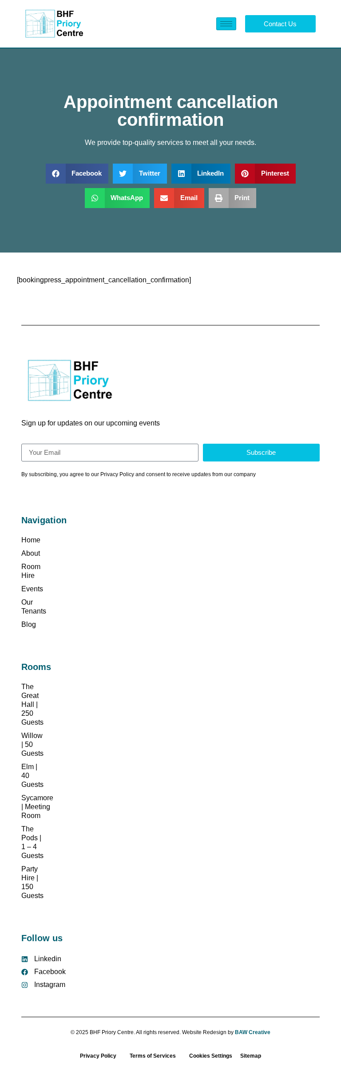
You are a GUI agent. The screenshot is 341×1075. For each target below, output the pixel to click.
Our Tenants (32, 606)
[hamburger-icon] (226, 23)
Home (30, 540)
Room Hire (30, 571)
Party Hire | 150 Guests (32, 882)
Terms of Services (153, 1056)
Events (32, 589)
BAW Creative (252, 1032)
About (30, 553)
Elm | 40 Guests (32, 775)
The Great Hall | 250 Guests (32, 704)
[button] (77, 174)
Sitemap (250, 1056)
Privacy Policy (98, 1056)
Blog (28, 624)
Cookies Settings (210, 1056)
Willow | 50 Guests (32, 744)
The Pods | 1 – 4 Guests (32, 842)
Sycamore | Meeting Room (32, 806)
